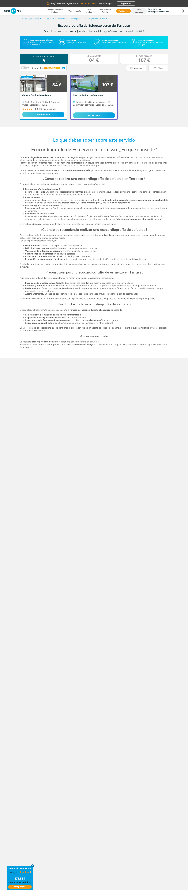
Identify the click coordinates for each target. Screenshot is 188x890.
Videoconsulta (74, 11)
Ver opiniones (20, 886)
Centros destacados (43, 56)
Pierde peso (123, 11)
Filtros (160, 68)
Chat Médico (89, 11)
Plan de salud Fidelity (105, 11)
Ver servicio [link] (43, 114)
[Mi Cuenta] (182, 11)
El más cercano (144, 59)
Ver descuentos (42, 68)
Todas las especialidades (29, 19)
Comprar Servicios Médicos (55, 11)
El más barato (94, 59)
